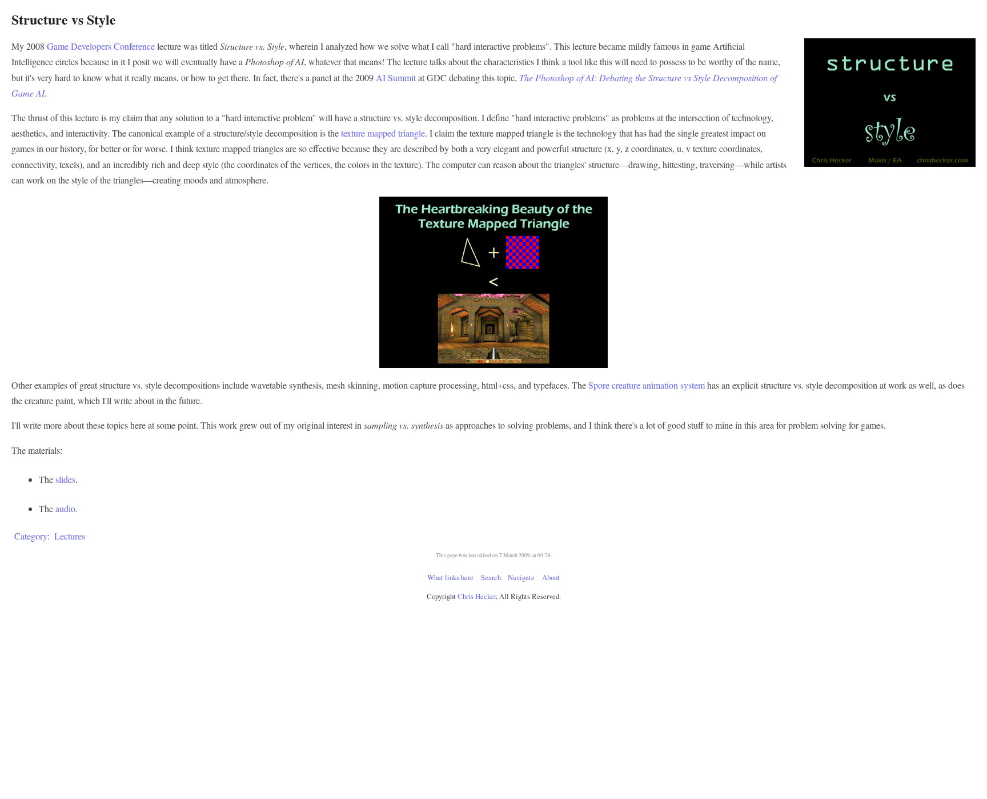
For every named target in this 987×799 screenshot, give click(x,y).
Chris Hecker (477, 596)
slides (65, 479)
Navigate (521, 577)
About (551, 577)
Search (491, 577)
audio (65, 508)
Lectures (69, 536)
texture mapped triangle (383, 133)
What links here (450, 577)
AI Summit (396, 77)
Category (30, 536)
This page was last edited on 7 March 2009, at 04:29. (494, 555)
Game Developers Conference (101, 46)
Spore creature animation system (646, 385)
